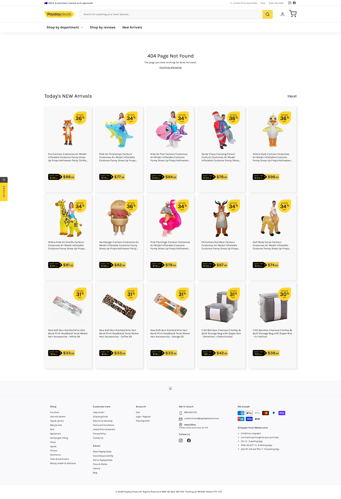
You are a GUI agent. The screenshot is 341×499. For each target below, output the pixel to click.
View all (292, 95)
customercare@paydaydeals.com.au (201, 418)
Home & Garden (58, 416)
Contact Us (98, 437)
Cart (138, 412)
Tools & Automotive (59, 459)
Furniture (54, 412)
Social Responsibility (103, 455)
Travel (53, 442)
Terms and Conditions (103, 425)
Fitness (53, 450)
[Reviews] (170, 389)
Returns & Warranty (102, 420)
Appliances (55, 433)
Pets (52, 429)
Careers (96, 468)
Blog (95, 472)
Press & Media (100, 464)
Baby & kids (56, 425)
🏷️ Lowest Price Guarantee (243, 3)
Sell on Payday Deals (102, 460)
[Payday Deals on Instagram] (181, 441)
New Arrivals (132, 27)
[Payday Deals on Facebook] (190, 441)
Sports (53, 446)
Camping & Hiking (59, 437)
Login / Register (143, 416)
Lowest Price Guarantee (104, 429)
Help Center (98, 412)
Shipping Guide (100, 416)
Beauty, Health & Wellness (63, 463)
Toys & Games (57, 420)
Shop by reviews (102, 27)
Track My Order (276, 3)
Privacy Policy (99, 433)
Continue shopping (170, 67)
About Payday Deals (102, 451)
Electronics (55, 454)
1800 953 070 (190, 412)
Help (263, 3)
